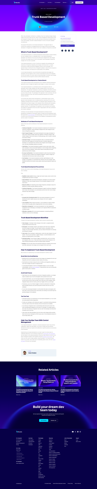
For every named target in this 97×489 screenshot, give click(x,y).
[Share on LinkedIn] (66, 51)
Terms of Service (78, 483)
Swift (39, 471)
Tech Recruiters (31, 441)
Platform (50, 441)
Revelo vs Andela (52, 460)
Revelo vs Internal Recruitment (54, 454)
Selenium (40, 447)
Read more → (18, 394)
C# (38, 457)
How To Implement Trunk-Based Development (67, 41)
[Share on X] (62, 51)
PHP (39, 449)
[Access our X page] (75, 431)
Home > (42, 8)
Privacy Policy (70, 483)
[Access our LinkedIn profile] (77, 431)
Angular (39, 460)
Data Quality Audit (19, 456)
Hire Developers (79, 2)
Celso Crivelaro (45, 26)
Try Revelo (67, 45)
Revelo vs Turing (52, 462)
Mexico (65, 443)
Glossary (50, 447)
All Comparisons (52, 467)
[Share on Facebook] (69, 51)
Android (39, 468)
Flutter (39, 465)
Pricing (17, 444)
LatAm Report (51, 443)
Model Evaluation (19, 459)
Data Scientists (41, 477)
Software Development (48, 21)
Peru (65, 446)
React (39, 441)
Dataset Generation (19, 453)
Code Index (18, 451)
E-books (50, 444)
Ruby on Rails (40, 458)
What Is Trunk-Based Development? (66, 38)
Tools (50, 449)
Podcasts (50, 446)
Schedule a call (53, 420)
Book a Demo (78, 441)
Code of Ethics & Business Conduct (59, 483)
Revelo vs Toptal (52, 459)
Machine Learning (41, 476)
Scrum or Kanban (35, 267)
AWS (39, 444)
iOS (39, 466)
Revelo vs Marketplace (53, 455)
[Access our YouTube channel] (73, 432)
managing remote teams (47, 336)
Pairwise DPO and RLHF (20, 454)
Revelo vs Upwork (52, 464)
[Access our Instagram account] (80, 431)
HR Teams (30, 443)
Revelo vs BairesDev (52, 457)
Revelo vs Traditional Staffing (54, 452)
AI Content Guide (48, 483)
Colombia (66, 444)
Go (39, 452)
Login (72, 2)
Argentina (66, 441)
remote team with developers (49, 333)
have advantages (31, 114)
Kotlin (39, 469)
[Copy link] (72, 51)
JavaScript (40, 455)
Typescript (40, 446)
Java (39, 454)
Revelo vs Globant (52, 466)
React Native (40, 463)
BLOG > (45, 8)
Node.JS (39, 443)
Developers (31, 444)
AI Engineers (40, 474)
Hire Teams (18, 441)
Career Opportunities (20, 463)
